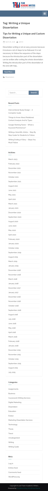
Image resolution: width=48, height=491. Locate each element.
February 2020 (14, 239)
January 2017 (13, 292)
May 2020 (12, 230)
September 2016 (14, 310)
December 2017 (14, 288)
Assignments (13, 389)
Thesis (10, 429)
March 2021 (12, 204)
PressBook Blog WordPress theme (28, 488)
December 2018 (14, 270)
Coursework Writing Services (19, 398)
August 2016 (13, 315)
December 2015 (14, 350)
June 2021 (12, 190)
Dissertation (9, 77)
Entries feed (13, 468)
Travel (10, 433)
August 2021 (13, 186)
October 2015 (13, 359)
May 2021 (12, 195)
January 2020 (13, 244)
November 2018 (14, 275)
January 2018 (13, 284)
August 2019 (13, 257)
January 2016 (13, 346)
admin (21, 42)
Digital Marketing (14, 402)
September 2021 (14, 182)
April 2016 (12, 332)
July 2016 (12, 319)
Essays (11, 416)
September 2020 (14, 217)
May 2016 (12, 328)
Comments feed (14, 472)
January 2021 (13, 208)
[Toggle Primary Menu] (44, 13)
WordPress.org (14, 477)
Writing (11, 442)
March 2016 (12, 337)
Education (12, 411)
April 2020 (12, 235)
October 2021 (13, 177)
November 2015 (14, 355)
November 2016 (14, 301)
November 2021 (14, 173)
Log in (10, 464)
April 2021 (12, 199)
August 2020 (13, 221)
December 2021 (14, 168)
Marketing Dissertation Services (20, 420)
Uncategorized (14, 438)
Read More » (9, 72)
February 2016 (13, 341)
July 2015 (11, 372)
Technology (12, 425)
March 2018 (12, 279)
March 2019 (12, 261)
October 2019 (13, 248)
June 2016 (12, 324)
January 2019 (13, 266)
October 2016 (13, 306)
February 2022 (13, 164)
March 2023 (12, 159)
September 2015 (14, 364)
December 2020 (14, 213)
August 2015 (13, 368)
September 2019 (14, 253)
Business (11, 394)
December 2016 (14, 297)
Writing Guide (13, 447)
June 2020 (12, 226)
